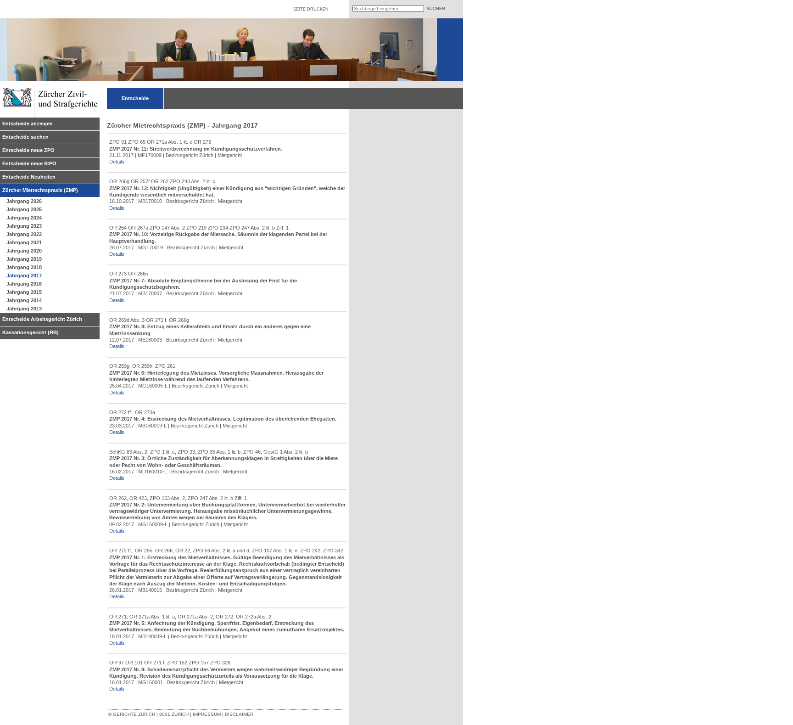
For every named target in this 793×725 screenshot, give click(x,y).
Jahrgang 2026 (24, 201)
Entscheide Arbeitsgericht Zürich (42, 319)
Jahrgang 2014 (24, 300)
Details (116, 161)
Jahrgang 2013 (24, 308)
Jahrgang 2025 (24, 209)
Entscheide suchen (25, 137)
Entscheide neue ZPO (28, 150)
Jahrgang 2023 (24, 226)
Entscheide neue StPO (29, 163)
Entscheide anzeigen (27, 123)
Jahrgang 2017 (24, 275)
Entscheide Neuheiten (29, 177)
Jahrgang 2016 (24, 284)
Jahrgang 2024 (24, 217)
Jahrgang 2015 (24, 292)
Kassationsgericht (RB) (30, 332)
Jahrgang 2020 (24, 250)
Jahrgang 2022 (24, 234)
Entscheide (135, 98)
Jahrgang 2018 (24, 267)
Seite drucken (311, 9)
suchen (436, 8)
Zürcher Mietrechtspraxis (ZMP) (40, 190)
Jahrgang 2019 (24, 259)
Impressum (207, 714)
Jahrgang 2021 (24, 242)
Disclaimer (239, 714)
